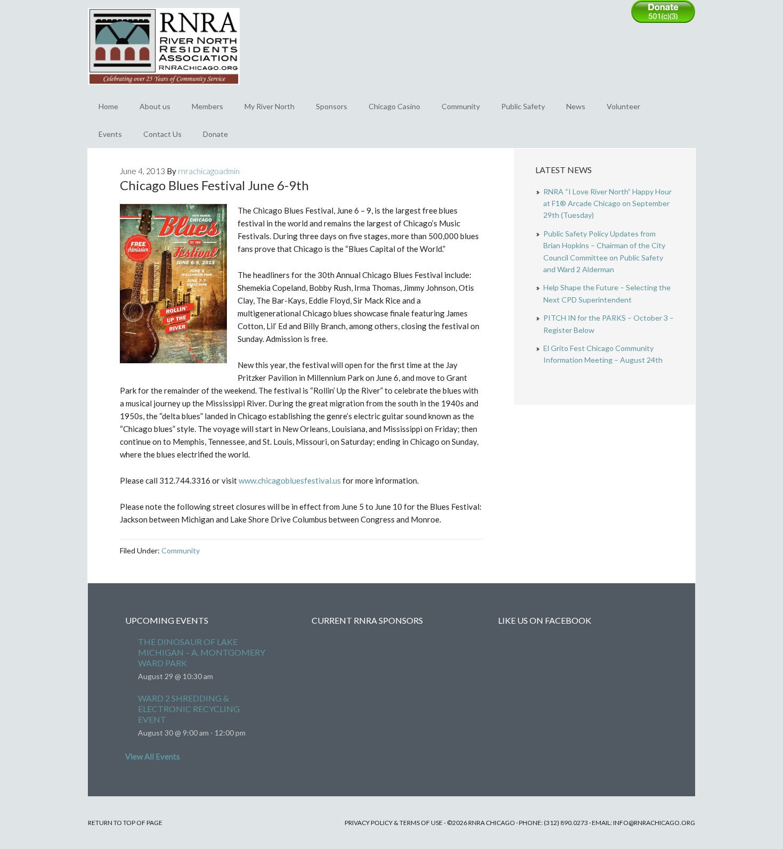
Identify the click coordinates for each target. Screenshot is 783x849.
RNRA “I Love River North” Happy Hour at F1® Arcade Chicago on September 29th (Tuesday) (607, 203)
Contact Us (162, 133)
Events (110, 133)
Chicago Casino (394, 106)
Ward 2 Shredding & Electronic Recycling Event (189, 708)
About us (155, 106)
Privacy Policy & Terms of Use (394, 823)
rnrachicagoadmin (209, 171)
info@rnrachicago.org (654, 823)
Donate (215, 133)
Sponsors (331, 106)
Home (108, 106)
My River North (269, 106)
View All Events (152, 756)
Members (207, 106)
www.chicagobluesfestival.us (290, 480)
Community (461, 106)
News (575, 106)
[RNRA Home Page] (164, 89)
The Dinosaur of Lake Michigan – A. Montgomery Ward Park (201, 652)
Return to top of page (125, 823)
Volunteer (623, 106)
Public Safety (523, 106)
